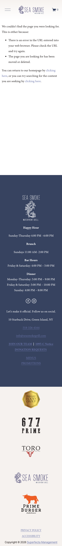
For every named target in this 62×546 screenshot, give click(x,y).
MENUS (31, 358)
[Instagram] (34, 301)
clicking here (33, 81)
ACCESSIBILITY (31, 536)
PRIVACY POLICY (31, 530)
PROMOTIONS (31, 363)
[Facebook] (28, 301)
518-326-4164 (31, 328)
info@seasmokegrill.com (31, 336)
